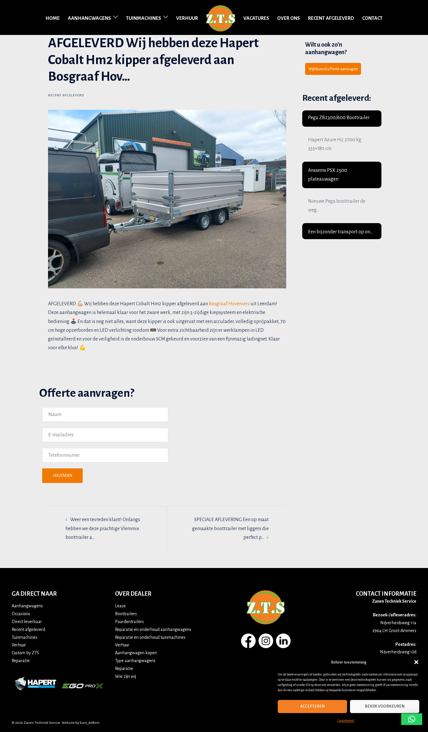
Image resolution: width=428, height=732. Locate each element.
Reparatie (21, 660)
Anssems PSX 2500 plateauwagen (327, 175)
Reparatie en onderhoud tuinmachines (150, 637)
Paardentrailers (129, 621)
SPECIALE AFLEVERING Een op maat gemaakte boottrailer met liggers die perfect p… (230, 528)
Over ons (288, 18)
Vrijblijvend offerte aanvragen (333, 69)
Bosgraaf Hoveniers (229, 303)
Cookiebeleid (345, 720)
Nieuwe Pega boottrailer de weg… (336, 206)
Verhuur (187, 18)
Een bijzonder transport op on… (340, 231)
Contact (372, 18)
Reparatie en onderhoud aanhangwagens (153, 629)
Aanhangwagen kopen (136, 652)
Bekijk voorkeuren (384, 706)
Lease (120, 606)
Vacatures (256, 18)
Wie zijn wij (125, 676)
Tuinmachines (143, 18)
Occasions (21, 613)
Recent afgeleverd (331, 18)
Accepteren (312, 706)
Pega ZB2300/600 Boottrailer (338, 117)
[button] (416, 662)
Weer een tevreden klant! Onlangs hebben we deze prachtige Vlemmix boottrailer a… (103, 528)
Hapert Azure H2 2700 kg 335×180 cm (334, 144)
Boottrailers (126, 613)
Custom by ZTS (25, 652)
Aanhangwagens (89, 18)
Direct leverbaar (27, 621)
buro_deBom (90, 723)
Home (52, 18)
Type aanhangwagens (135, 660)
